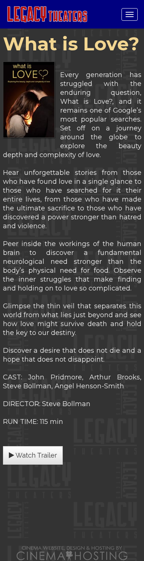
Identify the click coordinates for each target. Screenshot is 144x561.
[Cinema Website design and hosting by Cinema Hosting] (72, 553)
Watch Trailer (35, 455)
